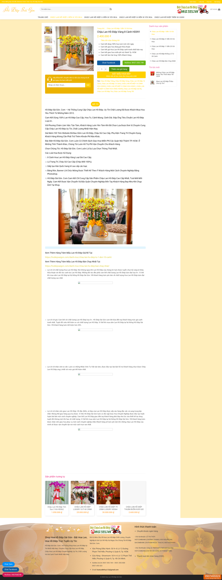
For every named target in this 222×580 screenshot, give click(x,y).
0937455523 (212, 577)
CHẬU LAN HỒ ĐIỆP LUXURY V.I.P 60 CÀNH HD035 (82, 509)
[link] (108, 570)
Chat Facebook (11, 569)
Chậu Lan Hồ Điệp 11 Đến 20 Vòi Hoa (100, 17)
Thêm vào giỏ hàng (119, 69)
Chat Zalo (8, 564)
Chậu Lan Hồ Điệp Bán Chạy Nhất (164, 61)
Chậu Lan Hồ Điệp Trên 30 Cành (169, 17)
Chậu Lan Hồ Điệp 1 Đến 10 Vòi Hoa (66, 17)
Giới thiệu (193, 2)
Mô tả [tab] (95, 104)
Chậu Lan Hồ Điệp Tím (105, 91)
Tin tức (209, 2)
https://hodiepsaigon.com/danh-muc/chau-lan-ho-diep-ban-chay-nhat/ (77, 266)
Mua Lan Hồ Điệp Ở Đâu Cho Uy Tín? (164, 82)
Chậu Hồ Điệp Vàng (122, 81)
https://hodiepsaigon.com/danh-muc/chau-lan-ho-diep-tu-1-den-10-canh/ (78, 257)
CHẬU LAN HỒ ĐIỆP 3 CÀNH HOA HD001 (121, 86)
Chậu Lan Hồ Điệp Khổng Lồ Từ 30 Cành (163, 55)
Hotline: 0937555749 (13, 575)
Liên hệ (201, 2)
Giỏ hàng (217, 2)
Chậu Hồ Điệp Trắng (107, 81)
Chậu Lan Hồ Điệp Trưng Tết (124, 91)
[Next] (90, 48)
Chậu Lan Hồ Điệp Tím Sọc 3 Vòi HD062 (57, 508)
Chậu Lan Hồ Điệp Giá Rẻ (132, 89)
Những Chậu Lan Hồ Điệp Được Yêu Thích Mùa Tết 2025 (165, 74)
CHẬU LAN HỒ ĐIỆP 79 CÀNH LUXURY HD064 (108, 508)
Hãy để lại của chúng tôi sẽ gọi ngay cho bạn (71, 79)
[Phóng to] (56, 68)
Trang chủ (43, 17)
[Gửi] (110, 9)
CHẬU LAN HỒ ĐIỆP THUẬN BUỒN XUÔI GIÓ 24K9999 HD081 (134, 509)
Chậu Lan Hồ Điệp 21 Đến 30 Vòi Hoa (135, 17)
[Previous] (57, 48)
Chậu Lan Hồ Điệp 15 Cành (111, 83)
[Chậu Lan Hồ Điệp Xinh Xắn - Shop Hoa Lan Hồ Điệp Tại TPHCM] (19, 9)
